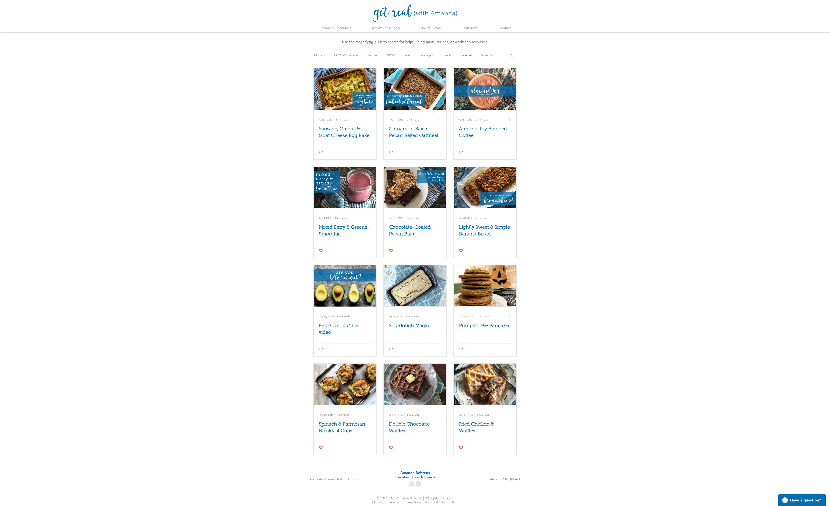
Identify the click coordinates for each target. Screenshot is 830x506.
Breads (446, 55)
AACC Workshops (346, 55)
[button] (511, 55)
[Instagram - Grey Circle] (411, 484)
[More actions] (370, 119)
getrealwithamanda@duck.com (334, 479)
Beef (407, 55)
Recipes (372, 55)
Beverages (426, 55)
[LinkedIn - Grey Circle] (418, 484)
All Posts (319, 55)
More (484, 55)
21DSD (390, 55)
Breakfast (466, 55)
